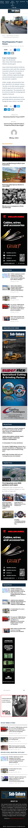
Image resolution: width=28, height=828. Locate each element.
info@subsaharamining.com (17, 818)
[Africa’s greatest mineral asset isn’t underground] (4, 739)
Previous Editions (7, 2)
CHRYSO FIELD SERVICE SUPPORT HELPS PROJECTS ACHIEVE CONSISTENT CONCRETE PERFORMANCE (16, 288)
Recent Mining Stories (8, 723)
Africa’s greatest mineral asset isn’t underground (17, 738)
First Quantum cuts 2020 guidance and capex (11, 484)
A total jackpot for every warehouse (16, 297)
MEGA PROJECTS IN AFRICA (12, 3)
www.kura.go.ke (11, 64)
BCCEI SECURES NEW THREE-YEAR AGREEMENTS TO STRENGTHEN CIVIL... (7, 505)
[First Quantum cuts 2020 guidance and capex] (14, 473)
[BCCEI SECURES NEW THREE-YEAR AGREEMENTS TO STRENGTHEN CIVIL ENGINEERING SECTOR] (8, 497)
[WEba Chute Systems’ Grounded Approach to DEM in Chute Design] (4, 747)
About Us (17, 2)
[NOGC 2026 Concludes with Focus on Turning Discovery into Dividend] (6, 318)
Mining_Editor (7, 46)
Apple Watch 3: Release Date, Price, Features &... (20, 504)
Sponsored (22, 1)
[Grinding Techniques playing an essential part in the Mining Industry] (20, 514)
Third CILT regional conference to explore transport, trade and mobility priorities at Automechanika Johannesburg (17, 779)
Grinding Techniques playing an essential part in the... (19, 522)
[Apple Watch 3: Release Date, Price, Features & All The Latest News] (20, 497)
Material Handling (2, 2)
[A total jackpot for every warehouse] (6, 298)
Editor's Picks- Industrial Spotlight (12, 752)
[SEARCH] (24, 690)
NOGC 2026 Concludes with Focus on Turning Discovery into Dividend (17, 318)
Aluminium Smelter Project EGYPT (14, 117)
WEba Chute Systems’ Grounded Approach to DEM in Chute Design (17, 746)
